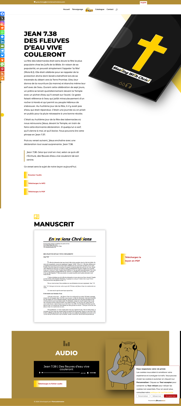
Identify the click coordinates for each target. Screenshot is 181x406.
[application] (66, 373)
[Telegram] (2, 51)
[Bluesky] (2, 55)
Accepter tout (170, 396)
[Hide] (1, 82)
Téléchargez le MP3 (36, 183)
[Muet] (88, 373)
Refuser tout (157, 396)
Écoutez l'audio (35, 175)
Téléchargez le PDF (36, 192)
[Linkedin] (2, 41)
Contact (110, 9)
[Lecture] (39, 372)
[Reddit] (2, 28)
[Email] (2, 46)
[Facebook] (2, 14)
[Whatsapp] (2, 32)
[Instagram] (2, 23)
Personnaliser (143, 396)
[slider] (92, 373)
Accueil (66, 9)
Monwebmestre (58, 402)
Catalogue (99, 9)
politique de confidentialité (161, 392)
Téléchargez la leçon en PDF (133, 259)
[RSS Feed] (2, 74)
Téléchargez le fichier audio (50, 384)
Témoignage (77, 9)
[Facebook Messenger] (2, 37)
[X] (2, 18)
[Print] (2, 60)
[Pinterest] (2, 69)
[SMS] (2, 64)
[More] (2, 78)
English (143, 3)
